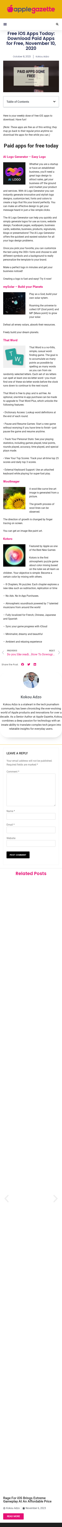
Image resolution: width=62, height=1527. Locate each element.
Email (11, 824)
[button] (5, 24)
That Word (10, 340)
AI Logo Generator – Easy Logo (24, 157)
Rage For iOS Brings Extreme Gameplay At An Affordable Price (27, 1499)
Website (11, 838)
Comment (13, 771)
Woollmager (11, 481)
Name (11, 811)
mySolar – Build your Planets (23, 287)
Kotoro (7, 539)
